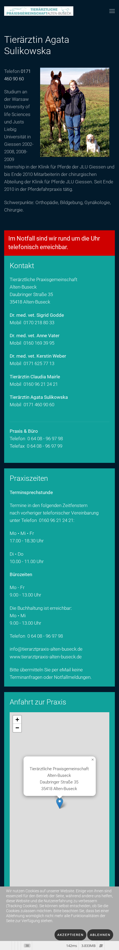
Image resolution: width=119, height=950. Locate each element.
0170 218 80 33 (39, 322)
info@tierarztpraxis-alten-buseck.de (46, 649)
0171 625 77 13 (39, 363)
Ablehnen (100, 935)
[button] (112, 11)
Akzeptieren (70, 935)
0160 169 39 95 (39, 343)
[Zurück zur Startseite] (38, 11)
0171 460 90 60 (39, 404)
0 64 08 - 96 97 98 (45, 636)
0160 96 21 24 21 (41, 384)
